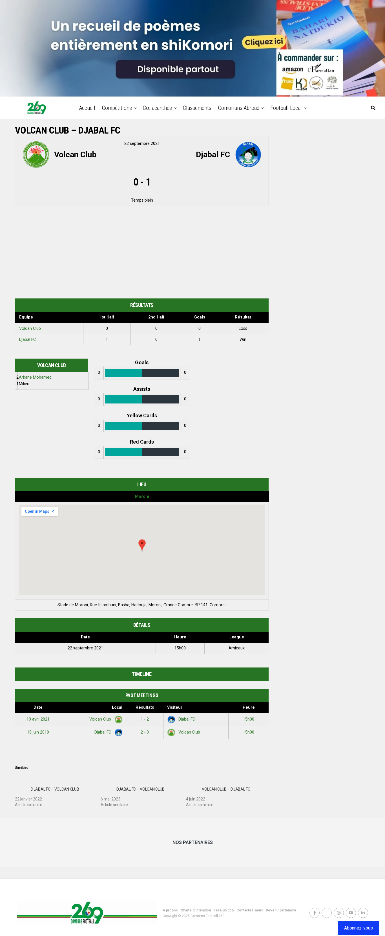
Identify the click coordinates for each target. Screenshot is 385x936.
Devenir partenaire (281, 910)
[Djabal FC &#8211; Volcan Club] (58, 795)
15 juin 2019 (38, 732)
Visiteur (174, 707)
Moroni (142, 496)
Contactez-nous (249, 910)
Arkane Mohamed (35, 377)
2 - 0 (145, 732)
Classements (197, 107)
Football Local (286, 107)
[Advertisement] (142, 253)
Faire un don (224, 910)
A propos (170, 910)
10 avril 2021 (38, 719)
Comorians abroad (238, 107)
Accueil (87, 107)
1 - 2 (145, 719)
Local (117, 707)
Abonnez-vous (358, 928)
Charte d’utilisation (196, 910)
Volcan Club (30, 328)
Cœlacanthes (157, 107)
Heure (249, 707)
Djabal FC (27, 339)
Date (38, 707)
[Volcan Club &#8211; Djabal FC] (229, 795)
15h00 (248, 719)
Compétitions (117, 107)
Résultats (145, 707)
